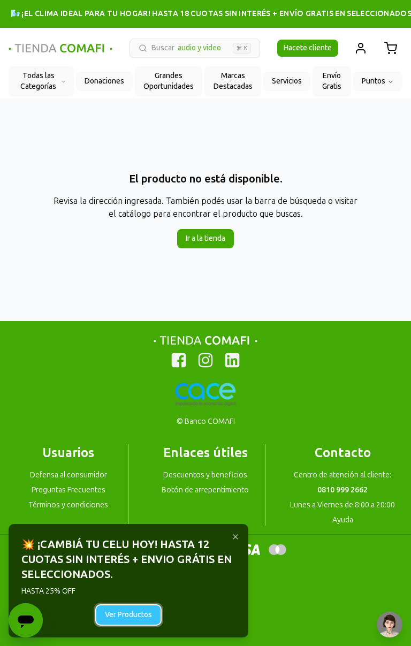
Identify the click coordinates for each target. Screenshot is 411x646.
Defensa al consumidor (68, 475)
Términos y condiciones (68, 505)
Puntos (373, 81)
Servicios (287, 81)
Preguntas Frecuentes (68, 490)
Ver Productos (128, 614)
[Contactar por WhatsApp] (389, 624)
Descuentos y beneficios (205, 475)
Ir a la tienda (205, 238)
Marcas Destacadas (233, 81)
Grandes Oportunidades (168, 81)
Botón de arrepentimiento (205, 490)
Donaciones (104, 81)
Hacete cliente (308, 47)
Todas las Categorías (38, 81)
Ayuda (342, 520)
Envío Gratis (331, 81)
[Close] (235, 537)
